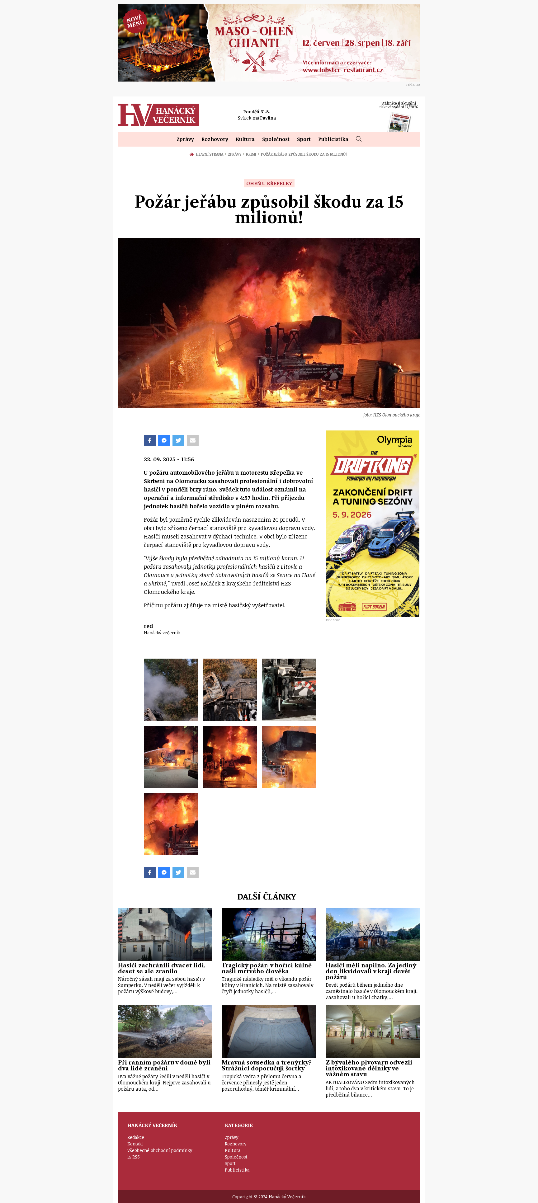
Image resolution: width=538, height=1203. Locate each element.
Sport (304, 139)
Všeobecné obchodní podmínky (159, 1150)
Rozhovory (214, 139)
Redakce (135, 1137)
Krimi (252, 154)
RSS (136, 1157)
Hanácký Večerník (158, 115)
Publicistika (333, 139)
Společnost (276, 139)
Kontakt (135, 1144)
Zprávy (185, 139)
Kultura (245, 139)
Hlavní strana (210, 154)
